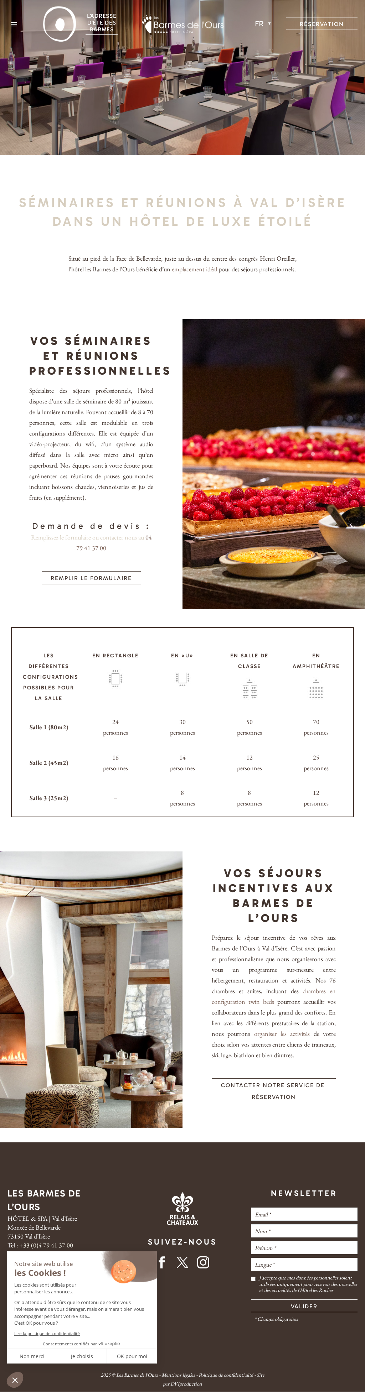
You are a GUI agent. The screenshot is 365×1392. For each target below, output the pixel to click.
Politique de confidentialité (226, 1374)
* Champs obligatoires (276, 1318)
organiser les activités (282, 1033)
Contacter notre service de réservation (274, 1091)
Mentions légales (178, 1374)
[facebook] (162, 1264)
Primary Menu (13, 24)
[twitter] (182, 1264)
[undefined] (253, 1283)
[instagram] (203, 1264)
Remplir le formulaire (91, 578)
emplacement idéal (194, 269)
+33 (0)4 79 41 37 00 (46, 1245)
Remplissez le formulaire (61, 537)
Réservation (322, 24)
